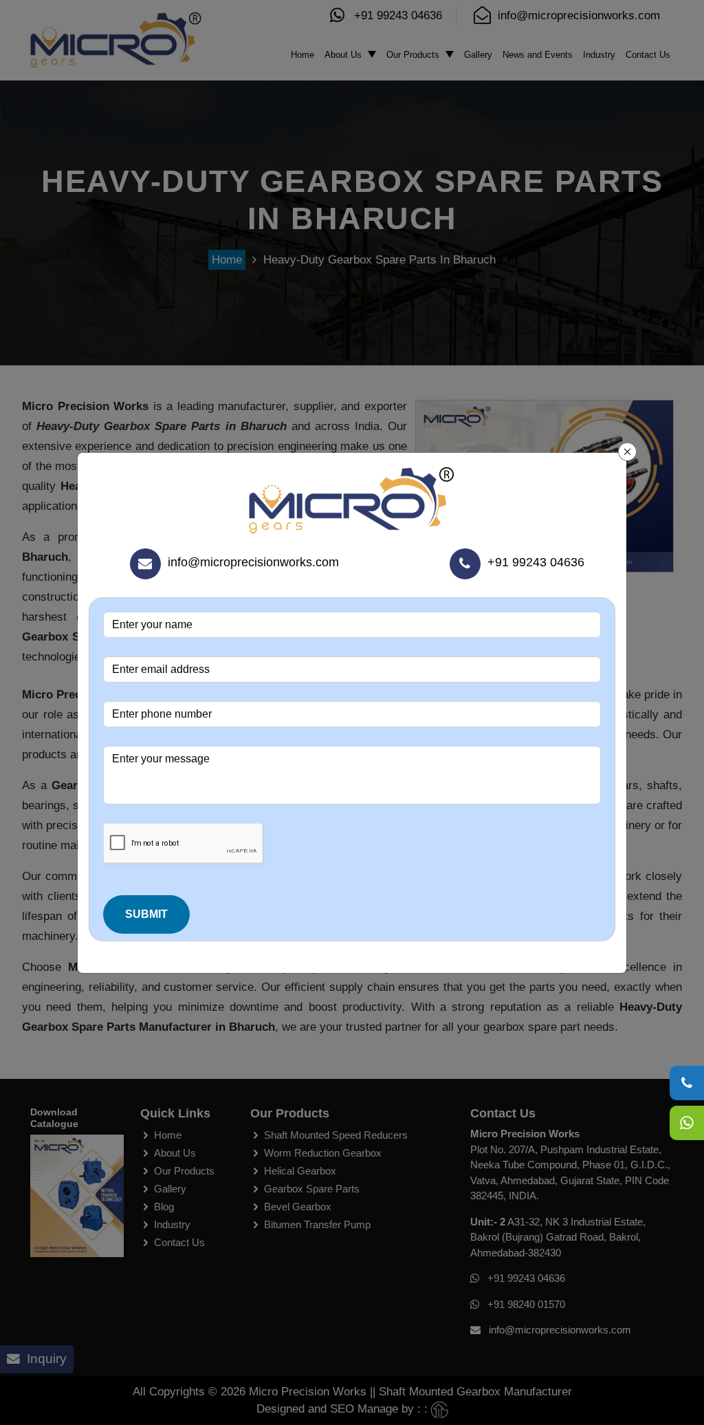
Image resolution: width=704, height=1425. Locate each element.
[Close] (627, 452)
